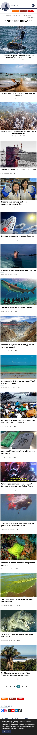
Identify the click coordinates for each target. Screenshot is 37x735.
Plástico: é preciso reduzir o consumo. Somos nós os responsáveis (17, 421)
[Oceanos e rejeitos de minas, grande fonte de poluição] (18, 329)
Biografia (5, 718)
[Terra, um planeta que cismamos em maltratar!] (18, 621)
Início (2, 15)
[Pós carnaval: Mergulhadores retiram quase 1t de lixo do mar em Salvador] (18, 507)
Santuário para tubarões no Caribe (16, 307)
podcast (20, 698)
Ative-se (23, 11)
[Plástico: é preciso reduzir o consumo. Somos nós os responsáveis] (18, 405)
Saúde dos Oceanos (19, 15)
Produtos (25, 718)
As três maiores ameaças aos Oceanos (18, 170)
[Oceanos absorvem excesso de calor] (18, 223)
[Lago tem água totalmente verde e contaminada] (18, 585)
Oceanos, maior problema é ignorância (18, 270)
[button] (33, 5)
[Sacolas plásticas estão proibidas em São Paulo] (18, 440)
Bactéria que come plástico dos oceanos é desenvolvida (15, 203)
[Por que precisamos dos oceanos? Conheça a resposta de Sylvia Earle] (18, 472)
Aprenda (15, 11)
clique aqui (29, 726)
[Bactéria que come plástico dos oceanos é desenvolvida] (18, 189)
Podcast (31, 11)
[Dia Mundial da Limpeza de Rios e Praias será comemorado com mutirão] (18, 658)
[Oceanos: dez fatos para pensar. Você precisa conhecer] (18, 367)
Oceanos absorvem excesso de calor (17, 236)
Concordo (6, 732)
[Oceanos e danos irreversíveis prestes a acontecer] (18, 547)
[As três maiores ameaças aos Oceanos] (18, 154)
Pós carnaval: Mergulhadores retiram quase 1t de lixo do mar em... (17, 524)
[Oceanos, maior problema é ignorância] (18, 256)
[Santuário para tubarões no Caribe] (18, 291)
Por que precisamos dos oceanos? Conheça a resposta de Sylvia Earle (16, 485)
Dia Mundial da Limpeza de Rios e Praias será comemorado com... (15, 674)
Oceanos (8, 15)
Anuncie (15, 718)
